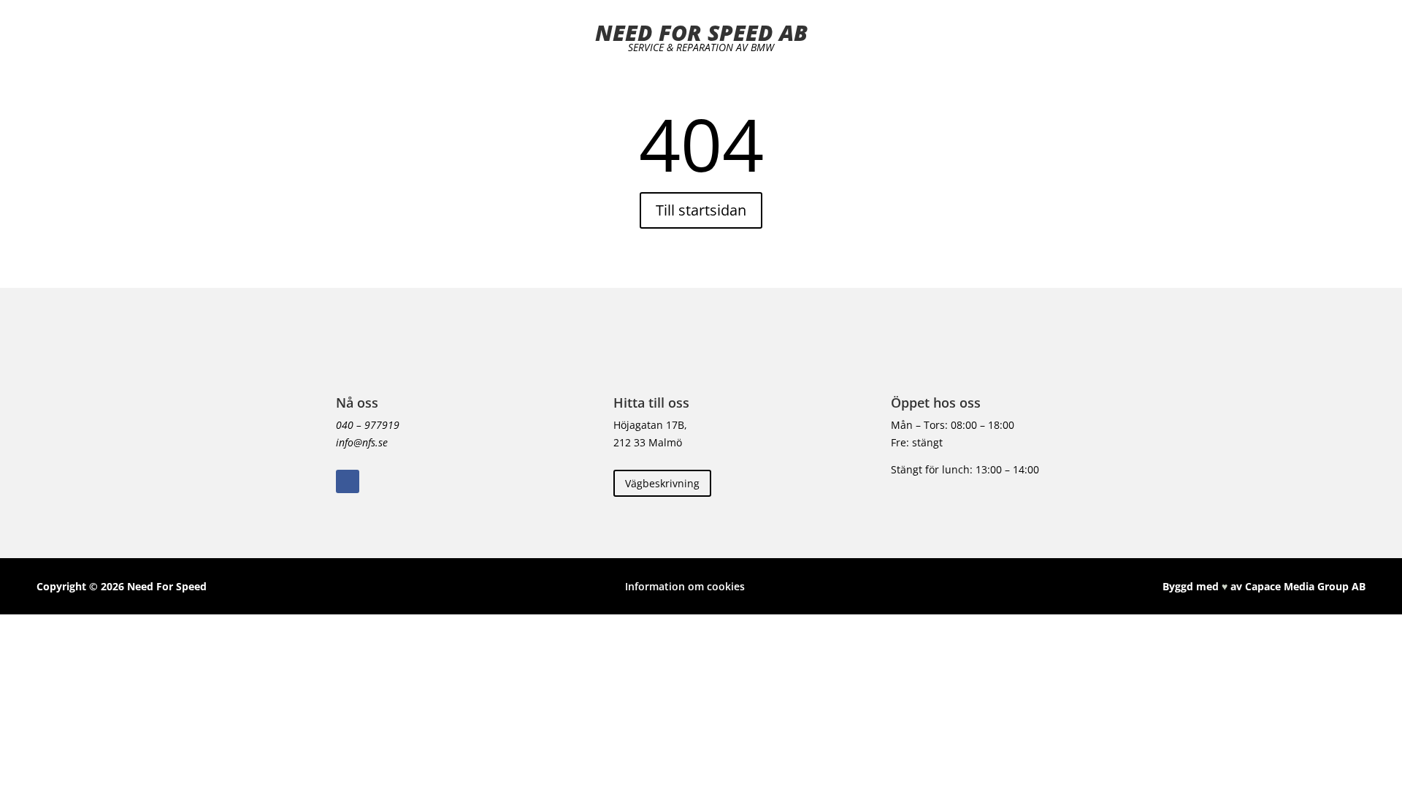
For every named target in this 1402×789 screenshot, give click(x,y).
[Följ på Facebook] (347, 481)
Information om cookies (685, 586)
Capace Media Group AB (1305, 586)
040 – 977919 (367, 425)
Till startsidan (701, 210)
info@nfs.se (362, 442)
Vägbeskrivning (662, 483)
